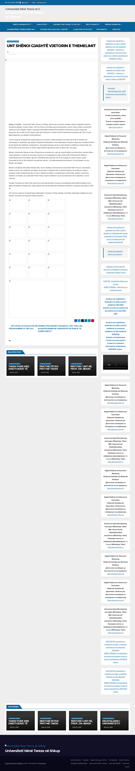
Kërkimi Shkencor (113, 24)
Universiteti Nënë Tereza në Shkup (32, 751)
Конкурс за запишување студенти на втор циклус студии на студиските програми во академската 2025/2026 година (115, 343)
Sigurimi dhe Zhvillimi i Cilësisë (54, 29)
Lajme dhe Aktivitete (82, 29)
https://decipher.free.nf (115, 219)
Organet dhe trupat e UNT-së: (66, 24)
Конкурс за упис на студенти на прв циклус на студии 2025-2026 (115, 311)
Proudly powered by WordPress (14, 763)
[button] (128, 27)
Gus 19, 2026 (108, 727)
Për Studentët (93, 24)
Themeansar (42, 763)
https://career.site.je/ (115, 127)
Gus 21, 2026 (14, 727)
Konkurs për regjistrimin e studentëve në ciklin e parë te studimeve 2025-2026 (116, 302)
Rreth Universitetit (22, 24)
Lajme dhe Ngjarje (13, 41)
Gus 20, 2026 (45, 727)
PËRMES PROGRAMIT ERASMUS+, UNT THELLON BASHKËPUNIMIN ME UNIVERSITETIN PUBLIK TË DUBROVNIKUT (60, 328)
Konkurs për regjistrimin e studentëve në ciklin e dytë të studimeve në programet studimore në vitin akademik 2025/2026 (115, 328)
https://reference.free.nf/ (115, 183)
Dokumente (101, 29)
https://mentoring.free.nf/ (115, 154)
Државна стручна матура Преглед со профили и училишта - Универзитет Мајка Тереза (115, 269)
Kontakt (116, 29)
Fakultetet (42, 24)
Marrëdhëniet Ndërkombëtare (21, 29)
